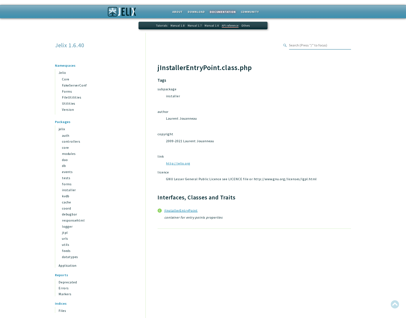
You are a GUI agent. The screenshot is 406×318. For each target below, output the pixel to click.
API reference (230, 25)
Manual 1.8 (178, 25)
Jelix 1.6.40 (69, 45)
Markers (65, 294)
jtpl (65, 232)
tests (66, 178)
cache (66, 202)
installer (69, 190)
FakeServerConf (74, 85)
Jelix (62, 72)
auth (65, 135)
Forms (67, 91)
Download (196, 12)
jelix (62, 129)
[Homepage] (122, 13)
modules (69, 154)
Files (62, 311)
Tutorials (161, 25)
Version (68, 109)
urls (65, 238)
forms (67, 184)
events (67, 172)
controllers (71, 141)
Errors (64, 288)
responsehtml (73, 220)
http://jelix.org (178, 163)
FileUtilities (71, 97)
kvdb (65, 196)
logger (67, 226)
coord (66, 208)
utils (65, 244)
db (64, 166)
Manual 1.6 (212, 25)
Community (250, 12)
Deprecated (68, 282)
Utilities (68, 103)
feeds (66, 251)
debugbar (69, 214)
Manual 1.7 (195, 25)
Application (67, 265)
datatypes (70, 257)
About (177, 12)
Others (245, 25)
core (65, 147)
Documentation (223, 12)
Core (65, 79)
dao (65, 160)
